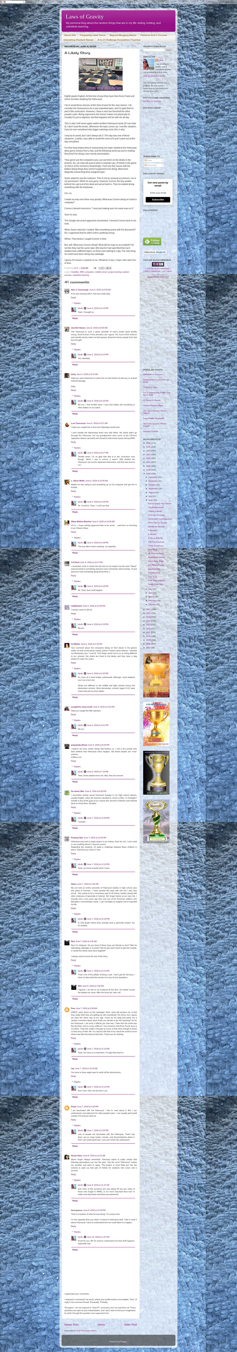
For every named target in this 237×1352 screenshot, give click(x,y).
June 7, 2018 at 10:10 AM (86, 1068)
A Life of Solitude (155, 538)
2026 (148, 443)
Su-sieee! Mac (77, 791)
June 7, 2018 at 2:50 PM (87, 1106)
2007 (148, 648)
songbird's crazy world (81, 707)
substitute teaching (81, 275)
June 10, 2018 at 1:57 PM (98, 1237)
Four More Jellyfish (156, 580)
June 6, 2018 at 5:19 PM (97, 624)
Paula (73, 1106)
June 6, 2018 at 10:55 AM (103, 521)
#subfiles (75, 272)
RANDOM (155, 271)
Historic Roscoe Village (153, 405)
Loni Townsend (78, 423)
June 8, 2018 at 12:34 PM (94, 1210)
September (154, 489)
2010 (148, 636)
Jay (72, 1068)
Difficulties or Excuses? (153, 374)
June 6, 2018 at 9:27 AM (97, 423)
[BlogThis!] (102, 268)
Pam (73, 1008)
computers (89, 272)
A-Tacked (152, 534)
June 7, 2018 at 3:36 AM (86, 941)
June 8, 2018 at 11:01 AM (94, 1155)
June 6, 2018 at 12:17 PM (91, 562)
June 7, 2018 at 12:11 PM (98, 971)
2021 (148, 462)
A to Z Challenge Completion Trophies (119, 39)
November (153, 481)
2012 (148, 628)
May (151, 589)
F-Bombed (152, 530)
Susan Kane (76, 1155)
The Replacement (156, 507)
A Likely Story (154, 573)
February (153, 600)
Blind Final (152, 549)
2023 (148, 454)
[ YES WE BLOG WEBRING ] (158, 269)
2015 (148, 617)
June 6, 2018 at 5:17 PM (97, 453)
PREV (147, 271)
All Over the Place (156, 553)
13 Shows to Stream (152, 400)
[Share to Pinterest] (110, 268)
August (152, 492)
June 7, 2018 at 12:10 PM (98, 864)
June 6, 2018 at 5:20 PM (97, 673)
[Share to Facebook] (107, 268)
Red (73, 941)
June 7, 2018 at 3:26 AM (87, 884)
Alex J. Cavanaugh (80, 290)
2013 (148, 625)
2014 (148, 621)
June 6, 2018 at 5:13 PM (97, 308)
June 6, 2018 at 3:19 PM (91, 644)
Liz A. (80, 308)
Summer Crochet (150, 431)
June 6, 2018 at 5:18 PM (97, 502)
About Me (70, 35)
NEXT (169, 271)
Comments (151, 165)
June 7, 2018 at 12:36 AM (95, 838)
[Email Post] (95, 268)
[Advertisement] (158, 323)
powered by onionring (158, 277)
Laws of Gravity (85, 16)
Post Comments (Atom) (86, 1331)
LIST (164, 271)
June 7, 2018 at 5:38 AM (86, 1008)
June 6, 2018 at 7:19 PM (97, 772)
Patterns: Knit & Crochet (153, 35)
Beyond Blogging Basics (123, 35)
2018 (148, 474)
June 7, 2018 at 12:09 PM (98, 818)
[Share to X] (105, 268)
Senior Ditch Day (155, 584)
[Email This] (99, 268)
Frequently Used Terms (92, 35)
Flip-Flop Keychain (156, 542)
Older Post (130, 1324)
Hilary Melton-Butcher (81, 521)
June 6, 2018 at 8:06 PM (95, 791)
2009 (148, 640)
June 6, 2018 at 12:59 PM (94, 606)
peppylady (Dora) (79, 745)
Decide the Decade (156, 526)
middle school (101, 272)
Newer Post (71, 1324)
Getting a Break (155, 511)
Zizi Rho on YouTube (152, 101)
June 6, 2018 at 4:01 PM (103, 707)
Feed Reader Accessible (153, 418)
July (151, 496)
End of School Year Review (160, 503)
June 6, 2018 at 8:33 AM (100, 290)
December (153, 477)
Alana (73, 884)
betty (73, 374)
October (152, 485)
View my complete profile (154, 76)
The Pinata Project (156, 565)
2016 (148, 613)
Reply (73, 297)
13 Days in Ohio (150, 387)
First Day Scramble (156, 515)
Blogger (123, 1341)
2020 (148, 466)
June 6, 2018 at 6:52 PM (98, 745)
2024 (148, 451)
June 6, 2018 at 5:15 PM (97, 401)
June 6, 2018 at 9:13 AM (87, 374)
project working (114, 272)
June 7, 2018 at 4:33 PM (97, 1130)
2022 (148, 458)
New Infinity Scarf (155, 561)
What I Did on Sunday (157, 523)
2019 (148, 470)
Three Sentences (155, 546)
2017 (148, 609)
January (152, 604)
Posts (149, 160)
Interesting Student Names (78, 39)
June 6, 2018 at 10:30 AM (96, 481)
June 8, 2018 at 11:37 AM (98, 1185)
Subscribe (158, 199)
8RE (82, 272)
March (152, 597)
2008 (148, 644)
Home (101, 1324)
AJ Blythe (75, 644)
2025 (148, 447)
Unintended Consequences (160, 519)
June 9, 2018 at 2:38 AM (93, 986)
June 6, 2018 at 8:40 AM (97, 328)
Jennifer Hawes (78, 328)
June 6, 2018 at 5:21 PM (97, 725)
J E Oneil (75, 562)
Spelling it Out (154, 569)
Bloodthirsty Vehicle (156, 557)
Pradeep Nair (77, 838)
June (151, 500)
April (151, 593)
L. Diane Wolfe (78, 481)
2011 (148, 632)
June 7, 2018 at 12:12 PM (98, 1049)
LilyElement (76, 606)
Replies (77, 303)
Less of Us (152, 576)
